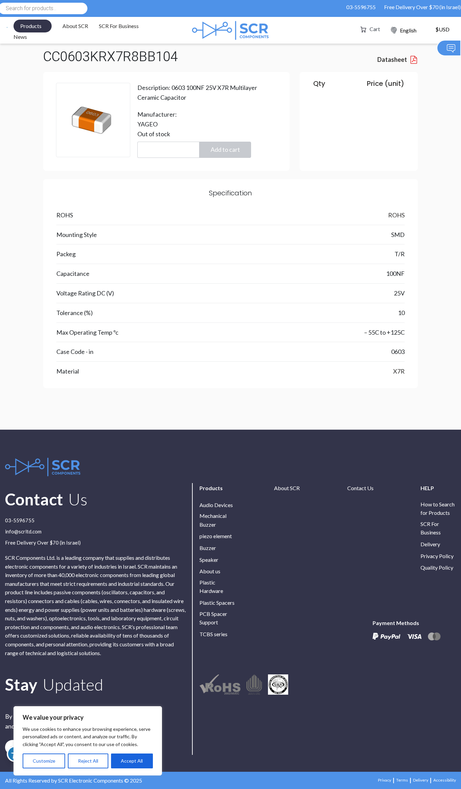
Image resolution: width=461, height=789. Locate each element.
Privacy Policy (437, 556)
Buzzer (207, 548)
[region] (87, 740)
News (20, 36)
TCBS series (213, 634)
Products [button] (31, 26)
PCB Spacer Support (213, 618)
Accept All (132, 761)
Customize (44, 761)
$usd (442, 29)
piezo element (215, 536)
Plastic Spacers (217, 602)
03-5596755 (361, 7)
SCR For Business (119, 26)
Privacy (384, 780)
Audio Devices (216, 505)
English (408, 30)
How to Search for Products (438, 508)
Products (211, 488)
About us (209, 571)
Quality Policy (437, 567)
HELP (427, 488)
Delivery (430, 544)
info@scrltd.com (23, 531)
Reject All (88, 761)
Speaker (208, 559)
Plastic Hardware (211, 586)
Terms (402, 780)
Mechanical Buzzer (212, 520)
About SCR (75, 26)
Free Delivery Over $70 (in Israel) (422, 7)
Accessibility (444, 780)
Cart (375, 29)
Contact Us (360, 488)
